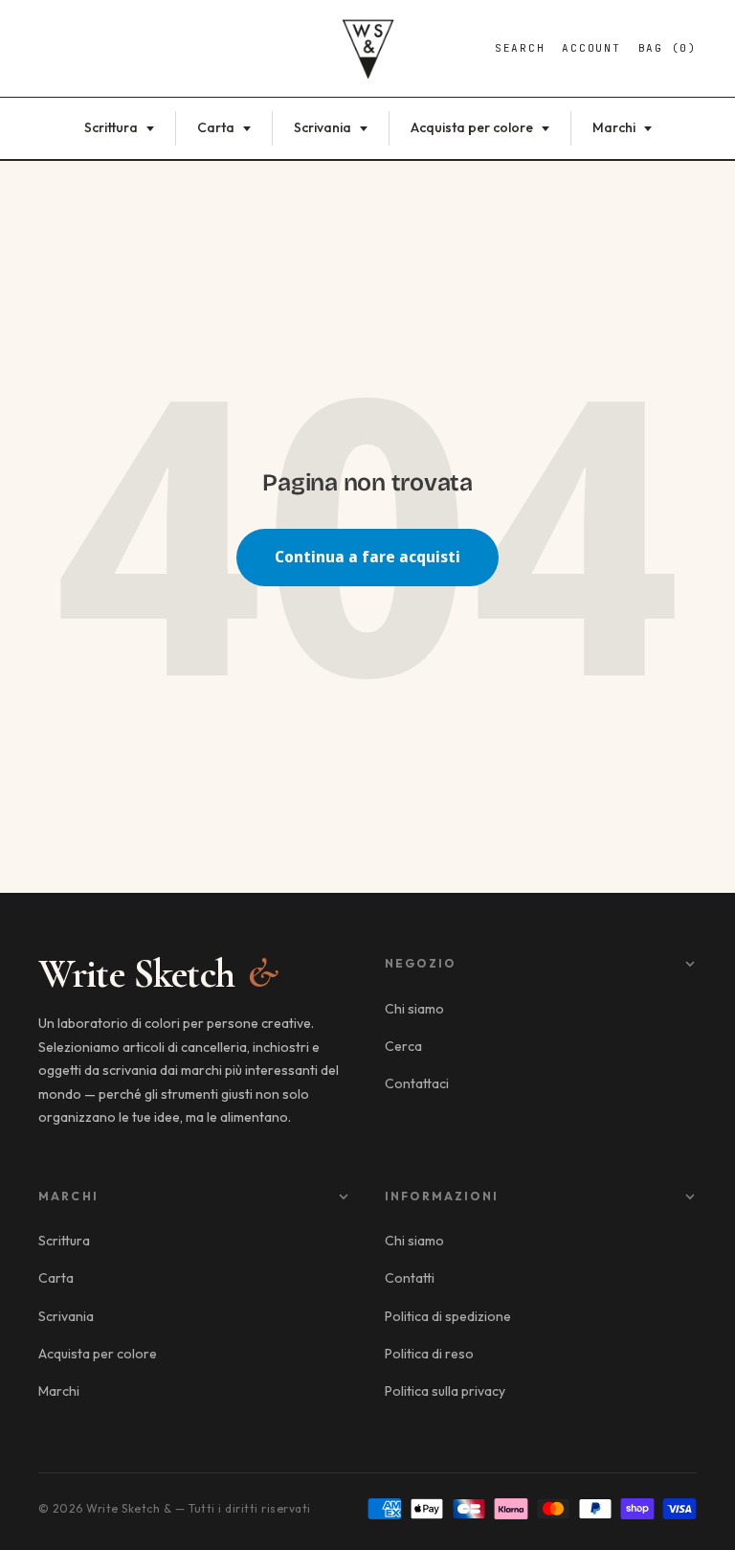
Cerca (403, 1046)
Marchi (615, 127)
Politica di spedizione (448, 1316)
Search (520, 48)
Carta (217, 127)
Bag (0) (667, 48)
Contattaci (417, 1083)
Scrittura (112, 127)
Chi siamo (414, 1008)
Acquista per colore (473, 127)
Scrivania (324, 127)
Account (591, 48)
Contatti (409, 1278)
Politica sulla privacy (445, 1391)
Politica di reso (429, 1353)
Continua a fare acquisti (367, 556)
